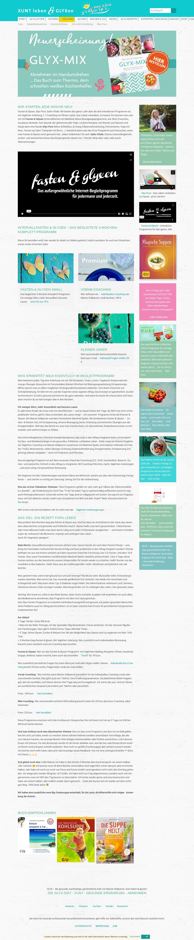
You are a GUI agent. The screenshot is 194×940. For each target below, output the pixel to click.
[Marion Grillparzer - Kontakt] (174, 19)
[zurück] (37, 64)
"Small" (84, 655)
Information (135, 937)
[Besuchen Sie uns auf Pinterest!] (83, 902)
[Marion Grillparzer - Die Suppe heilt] (115, 840)
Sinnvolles (157, 421)
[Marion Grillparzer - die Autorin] (52, 19)
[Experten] (146, 19)
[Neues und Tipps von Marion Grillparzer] (112, 19)
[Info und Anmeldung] (82, 24)
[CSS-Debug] (192, 938)
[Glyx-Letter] (36, 19)
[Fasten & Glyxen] (59, 24)
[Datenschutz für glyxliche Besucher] (83, 926)
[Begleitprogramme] (37, 24)
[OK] (145, 937)
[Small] (46, 279)
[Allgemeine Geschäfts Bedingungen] (115, 926)
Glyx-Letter (153, 478)
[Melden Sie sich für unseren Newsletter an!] (122, 902)
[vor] (156, 64)
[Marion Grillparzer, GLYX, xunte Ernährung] (102, 926)
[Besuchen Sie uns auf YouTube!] (96, 902)
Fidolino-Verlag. (161, 463)
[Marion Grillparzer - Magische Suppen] (157, 257)
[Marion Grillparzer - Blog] (161, 19)
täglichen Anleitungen (87, 509)
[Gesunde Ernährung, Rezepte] (128, 19)
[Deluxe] (106, 340)
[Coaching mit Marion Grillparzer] (66, 19)
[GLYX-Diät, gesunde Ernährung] (22, 19)
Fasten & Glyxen (149, 225)
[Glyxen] (81, 19)
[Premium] (106, 278)
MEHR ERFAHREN (152, 162)
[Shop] (184, 19)
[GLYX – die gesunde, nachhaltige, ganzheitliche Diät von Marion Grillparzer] (157, 556)
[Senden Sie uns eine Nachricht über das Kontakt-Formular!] (109, 902)
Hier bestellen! (45, 693)
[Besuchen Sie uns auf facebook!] (69, 902)
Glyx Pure (146, 193)
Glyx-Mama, (158, 425)
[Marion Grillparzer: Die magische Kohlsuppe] (75, 839)
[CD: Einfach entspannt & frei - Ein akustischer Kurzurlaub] (36, 835)
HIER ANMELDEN (159, 317)
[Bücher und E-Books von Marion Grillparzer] (96, 19)
